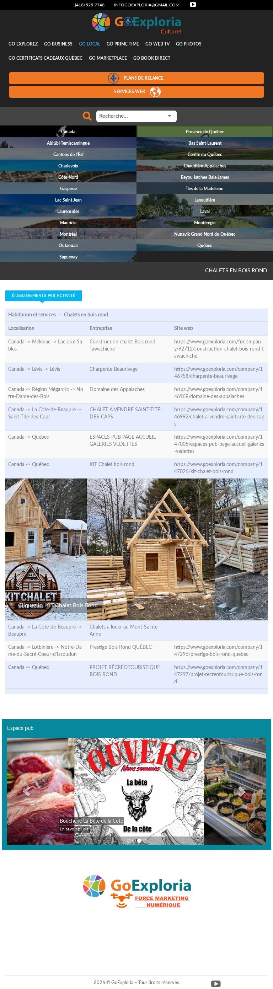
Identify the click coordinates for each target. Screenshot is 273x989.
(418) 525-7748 (90, 5)
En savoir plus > (74, 829)
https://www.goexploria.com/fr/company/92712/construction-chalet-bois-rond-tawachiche (219, 349)
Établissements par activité (43, 296)
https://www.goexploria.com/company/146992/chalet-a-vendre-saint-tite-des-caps (219, 417)
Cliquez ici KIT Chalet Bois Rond (58, 605)
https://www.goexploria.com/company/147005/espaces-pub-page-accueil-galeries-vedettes (219, 444)
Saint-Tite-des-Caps (29, 417)
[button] (26, 791)
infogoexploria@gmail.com (147, 5)
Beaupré (17, 634)
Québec (40, 437)
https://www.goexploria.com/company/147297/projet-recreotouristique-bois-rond (218, 674)
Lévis (55, 369)
